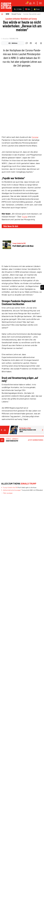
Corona (35, 137)
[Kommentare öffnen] (42, 287)
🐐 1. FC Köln (18, 9)
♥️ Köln (27, 9)
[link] (6, 6)
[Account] (34, 3)
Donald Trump (16, 14)
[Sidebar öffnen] (40, 3)
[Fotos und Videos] (30, 3)
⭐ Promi (37, 9)
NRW (7, 14)
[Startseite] (2, 14)
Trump (24, 216)
